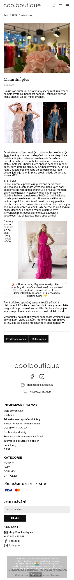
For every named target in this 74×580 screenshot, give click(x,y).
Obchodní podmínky (15, 432)
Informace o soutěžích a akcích (21, 440)
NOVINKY (9, 462)
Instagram (42, 376)
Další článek (39, 338)
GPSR (7, 449)
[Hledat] (54, 5)
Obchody (9, 414)
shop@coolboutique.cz (40, 384)
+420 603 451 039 (40, 391)
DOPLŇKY (9, 471)
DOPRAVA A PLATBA (15, 427)
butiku (35, 161)
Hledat (15, 518)
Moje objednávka (13, 410)
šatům (31, 319)
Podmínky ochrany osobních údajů (23, 436)
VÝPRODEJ (10, 475)
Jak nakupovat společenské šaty (22, 419)
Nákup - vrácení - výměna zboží (22, 423)
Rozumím (35, 574)
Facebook (32, 376)
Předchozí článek (16, 338)
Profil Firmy (10, 445)
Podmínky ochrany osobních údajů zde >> (40, 568)
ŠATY (7, 467)
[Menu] (67, 5)
